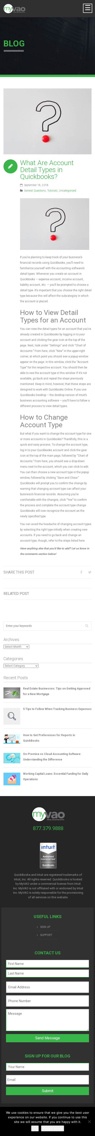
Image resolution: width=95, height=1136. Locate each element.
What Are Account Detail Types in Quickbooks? (47, 170)
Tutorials (52, 190)
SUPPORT (46, 935)
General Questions (35, 190)
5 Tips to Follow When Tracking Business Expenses (57, 709)
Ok (35, 1128)
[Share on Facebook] (81, 572)
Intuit (77, 883)
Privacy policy (52, 1128)
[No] (89, 1121)
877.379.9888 (48, 828)
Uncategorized (67, 190)
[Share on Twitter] (90, 572)
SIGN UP (45, 927)
